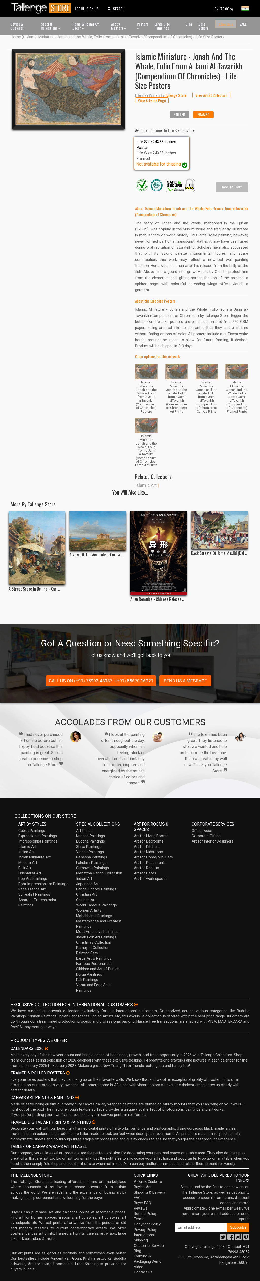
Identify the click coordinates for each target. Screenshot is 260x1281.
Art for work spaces (150, 878)
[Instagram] (238, 1238)
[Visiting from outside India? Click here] (136, 1004)
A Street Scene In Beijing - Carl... (34, 589)
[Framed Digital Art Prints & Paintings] (93, 1122)
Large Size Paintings (162, 26)
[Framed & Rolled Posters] (68, 1073)
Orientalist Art (29, 873)
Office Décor (202, 830)
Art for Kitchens (147, 846)
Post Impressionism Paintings (43, 884)
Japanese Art (87, 884)
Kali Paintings (87, 979)
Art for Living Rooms (151, 836)
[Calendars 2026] (46, 1048)
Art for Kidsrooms (149, 852)
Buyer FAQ (142, 1203)
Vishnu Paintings (90, 852)
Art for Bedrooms (149, 841)
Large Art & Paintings (93, 958)
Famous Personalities (94, 963)
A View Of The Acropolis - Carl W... (96, 554)
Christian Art (86, 894)
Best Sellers (203, 26)
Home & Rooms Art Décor (86, 26)
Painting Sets (87, 953)
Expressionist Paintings (37, 836)
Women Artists (88, 910)
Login (79, 8)
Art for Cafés (145, 873)
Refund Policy (145, 1213)
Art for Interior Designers (212, 841)
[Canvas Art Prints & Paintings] (77, 1097)
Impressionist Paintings (37, 841)
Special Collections (49, 26)
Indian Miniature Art (34, 857)
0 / (221, 8)
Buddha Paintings (90, 841)
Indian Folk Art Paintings (96, 937)
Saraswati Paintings (92, 868)
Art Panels (84, 830)
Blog (189, 24)
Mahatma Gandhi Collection (99, 873)
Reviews (141, 1208)
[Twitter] (223, 1238)
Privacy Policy (145, 1229)
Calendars (226, 24)
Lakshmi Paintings (91, 862)
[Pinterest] (246, 1238)
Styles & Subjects (17, 26)
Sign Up (92, 8)
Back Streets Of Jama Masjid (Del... (219, 553)
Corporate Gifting (206, 836)
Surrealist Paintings (34, 894)
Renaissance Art (32, 889)
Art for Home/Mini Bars (153, 857)
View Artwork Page (152, 100)
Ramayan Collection (92, 947)
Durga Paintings (89, 974)
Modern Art (27, 862)
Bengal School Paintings (96, 889)
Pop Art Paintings (32, 878)
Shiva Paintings (88, 846)
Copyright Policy (147, 1224)
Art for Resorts (146, 868)
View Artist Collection (211, 95)
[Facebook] (231, 1238)
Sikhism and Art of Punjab (97, 969)
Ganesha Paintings (91, 857)
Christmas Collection (93, 942)
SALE (242, 24)
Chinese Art (86, 900)
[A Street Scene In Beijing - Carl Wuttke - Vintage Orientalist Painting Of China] (37, 547)
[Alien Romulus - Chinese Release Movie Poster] (158, 553)
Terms (139, 1219)
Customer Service (149, 1245)
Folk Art (24, 868)
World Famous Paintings (96, 905)
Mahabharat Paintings (94, 915)
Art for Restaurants (150, 862)
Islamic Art (146, 485)
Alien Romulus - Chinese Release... (157, 599)
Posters (142, 24)
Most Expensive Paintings (97, 931)
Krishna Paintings (90, 836)
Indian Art (26, 852)
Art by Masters (117, 26)
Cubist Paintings (31, 830)
